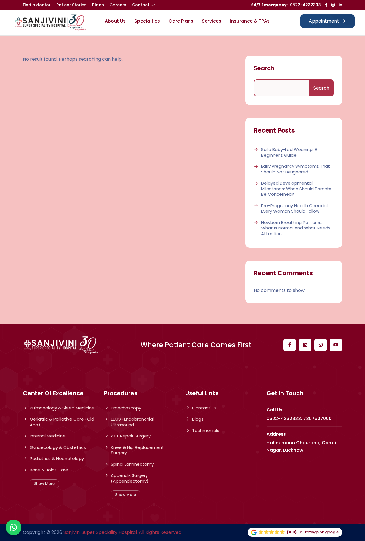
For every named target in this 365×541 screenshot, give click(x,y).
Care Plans (181, 21)
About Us (115, 21)
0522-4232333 (305, 5)
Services (211, 21)
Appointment (324, 21)
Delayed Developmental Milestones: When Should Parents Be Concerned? (296, 188)
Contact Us (144, 5)
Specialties (147, 21)
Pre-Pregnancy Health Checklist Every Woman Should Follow (294, 208)
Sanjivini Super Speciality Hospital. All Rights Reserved (122, 532)
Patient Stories (71, 5)
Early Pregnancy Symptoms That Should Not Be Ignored (295, 169)
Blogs (98, 5)
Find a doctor (37, 5)
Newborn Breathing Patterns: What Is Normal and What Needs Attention (295, 228)
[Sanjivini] (50, 23)
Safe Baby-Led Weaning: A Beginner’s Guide (289, 152)
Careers (118, 5)
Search (264, 68)
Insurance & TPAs (250, 21)
